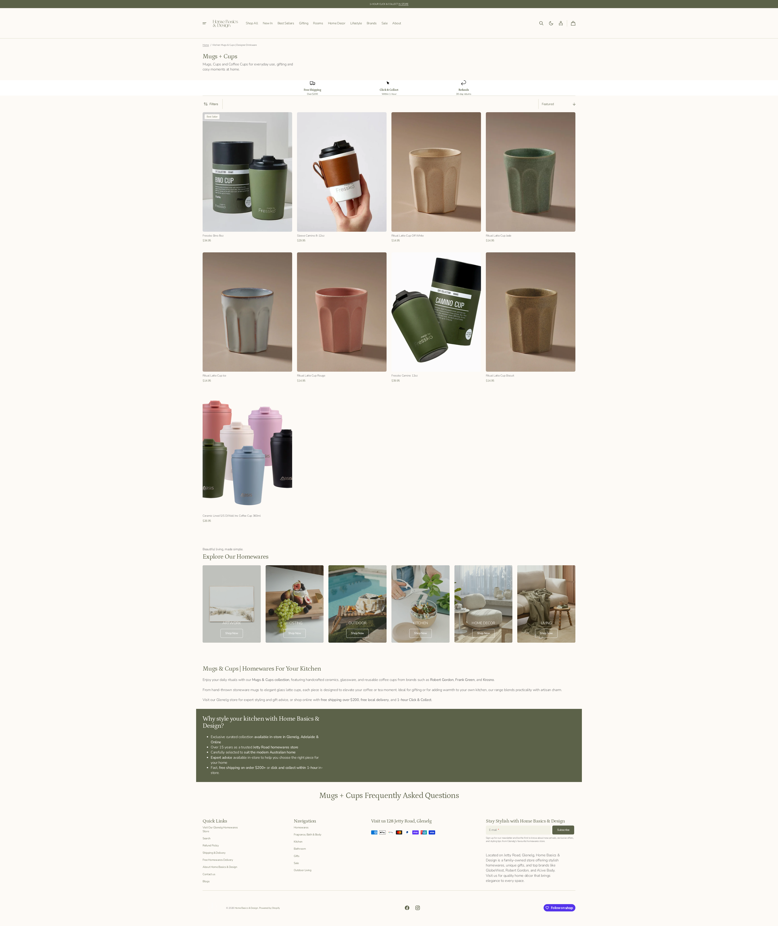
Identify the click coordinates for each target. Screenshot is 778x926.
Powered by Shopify (269, 908)
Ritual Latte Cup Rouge (311, 376)
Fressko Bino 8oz (213, 236)
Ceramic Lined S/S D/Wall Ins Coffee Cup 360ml (232, 516)
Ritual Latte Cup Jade (498, 236)
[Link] (232, 604)
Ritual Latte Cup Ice (214, 376)
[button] (541, 23)
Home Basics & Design (246, 908)
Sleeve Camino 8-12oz (310, 236)
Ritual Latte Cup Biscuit (500, 376)
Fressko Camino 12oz (404, 376)
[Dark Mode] (551, 23)
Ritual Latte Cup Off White (407, 236)
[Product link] (247, 177)
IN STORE (403, 4)
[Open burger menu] (204, 23)
